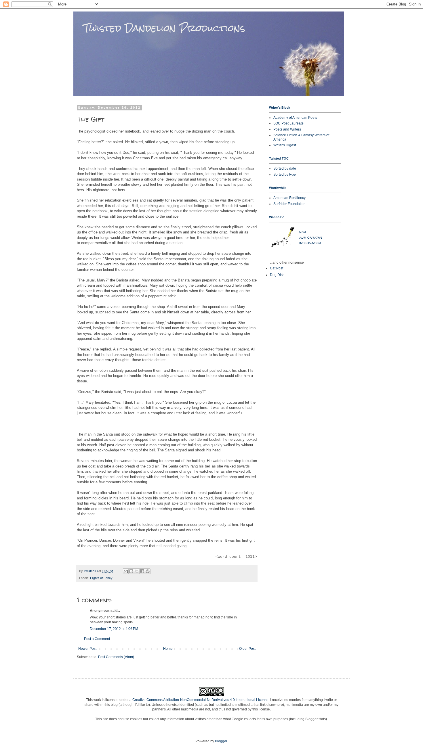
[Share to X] (137, 571)
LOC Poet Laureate (288, 123)
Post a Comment (97, 639)
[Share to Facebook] (142, 571)
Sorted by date (284, 168)
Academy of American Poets (295, 118)
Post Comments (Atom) (116, 657)
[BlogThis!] (131, 571)
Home (168, 649)
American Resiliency (289, 198)
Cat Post (276, 268)
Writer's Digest (284, 145)
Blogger (221, 741)
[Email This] (126, 571)
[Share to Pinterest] (147, 571)
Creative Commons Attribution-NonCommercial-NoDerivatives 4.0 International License (200, 700)
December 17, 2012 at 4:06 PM (114, 629)
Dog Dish (277, 275)
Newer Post (87, 649)
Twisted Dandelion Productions (159, 28)
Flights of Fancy (101, 578)
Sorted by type (284, 175)
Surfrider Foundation (289, 204)
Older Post (247, 649)
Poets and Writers (287, 129)
